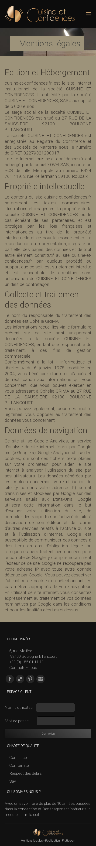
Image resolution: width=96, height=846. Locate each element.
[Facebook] (10, 679)
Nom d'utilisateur (20, 707)
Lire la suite (31, 814)
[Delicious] (20, 679)
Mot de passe (17, 721)
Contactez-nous (23, 667)
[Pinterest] (30, 679)
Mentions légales (32, 840)
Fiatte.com (68, 840)
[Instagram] (40, 679)
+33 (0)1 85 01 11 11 (26, 662)
